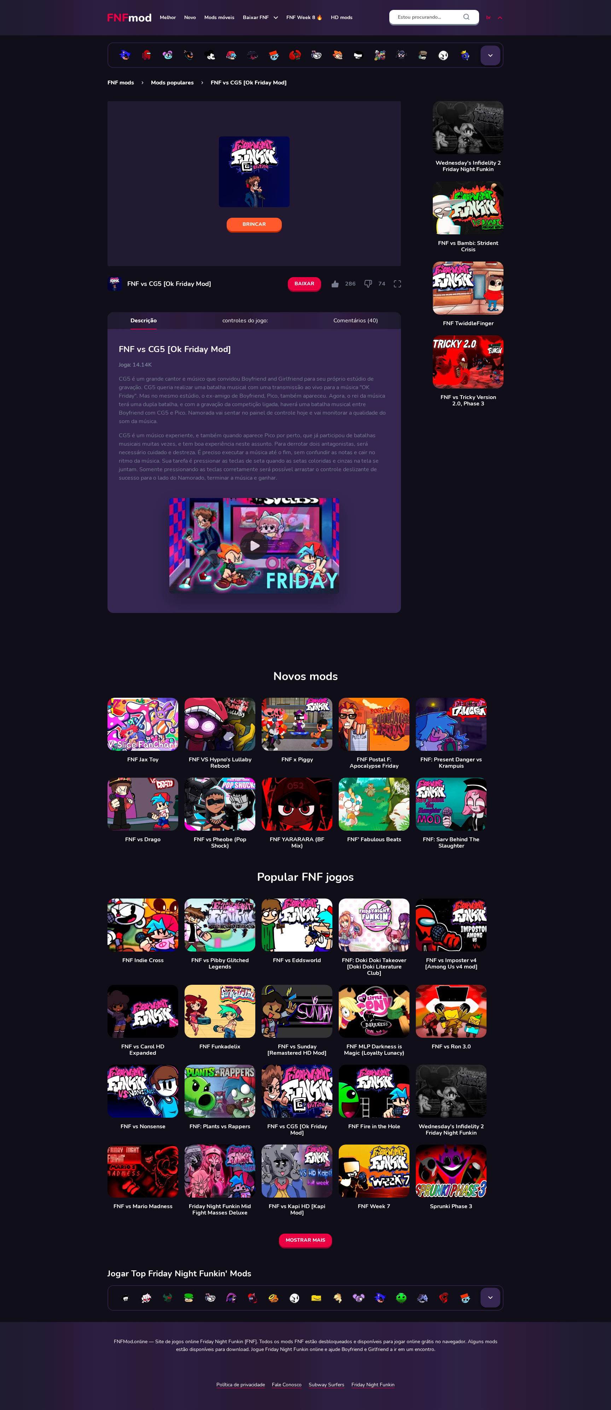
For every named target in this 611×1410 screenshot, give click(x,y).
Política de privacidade (240, 1384)
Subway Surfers (326, 1384)
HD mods (342, 17)
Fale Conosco (287, 1384)
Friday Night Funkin (373, 1384)
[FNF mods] (130, 17)
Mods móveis (219, 17)
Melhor (168, 17)
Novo (190, 17)
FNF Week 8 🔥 (304, 17)
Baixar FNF (256, 17)
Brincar (254, 224)
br (488, 17)
